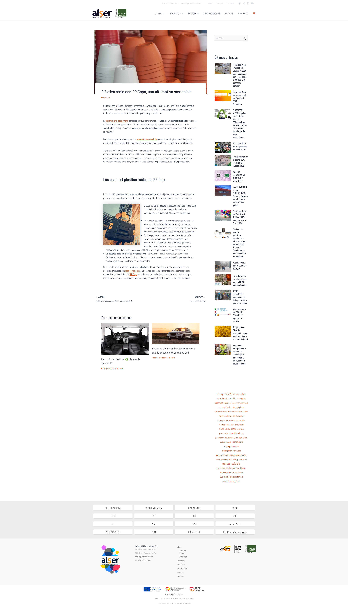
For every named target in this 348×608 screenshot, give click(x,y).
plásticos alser (240, 437)
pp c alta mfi (241, 459)
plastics (240, 429)
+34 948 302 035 (144, 560)
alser (243, 394)
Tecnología (183, 556)
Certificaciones (182, 568)
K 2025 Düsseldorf (226, 424)
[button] (254, 13)
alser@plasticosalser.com (144, 556)
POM (154, 532)
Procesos (182, 550)
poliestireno (225, 442)
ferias (245, 411)
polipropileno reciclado (226, 455)
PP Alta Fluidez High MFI (226, 459)
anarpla (220, 398)
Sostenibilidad (227, 476)
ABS (235, 516)
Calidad (181, 553)
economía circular (227, 407)
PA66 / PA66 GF (112, 532)
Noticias (180, 572)
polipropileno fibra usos (231, 450)
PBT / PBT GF (194, 532)
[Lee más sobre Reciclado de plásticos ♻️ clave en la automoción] (125, 338)
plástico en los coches (224, 437)
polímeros (241, 455)
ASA (153, 524)
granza (222, 416)
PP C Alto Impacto (153, 507)
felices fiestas (221, 411)
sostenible (238, 477)
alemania (236, 394)
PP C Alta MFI (194, 507)
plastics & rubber (226, 433)
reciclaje (235, 463)
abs (218, 394)
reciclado (226, 463)
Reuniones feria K (227, 472)
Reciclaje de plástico (108, 368)
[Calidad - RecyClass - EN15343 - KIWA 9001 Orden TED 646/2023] (238, 548)
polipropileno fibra (231, 446)
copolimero (236, 403)
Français (220, 3)
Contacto (180, 576)
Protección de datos (171, 598)
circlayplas (241, 398)
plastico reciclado (228, 429)
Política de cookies (186, 598)
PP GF (235, 507)
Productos (180, 560)
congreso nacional (223, 403)
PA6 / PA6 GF (235, 524)
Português (230, 3)
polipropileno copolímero (117, 120)
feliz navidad (233, 411)
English (210, 3)
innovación (240, 420)
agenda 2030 (227, 394)
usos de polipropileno (231, 481)
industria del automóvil (234, 416)
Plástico (238, 433)
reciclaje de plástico (226, 468)
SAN (194, 524)
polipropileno (236, 442)
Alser (179, 547)
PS (194, 516)
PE (153, 516)
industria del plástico (226, 420)
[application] (162, 13)
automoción (230, 398)
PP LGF (113, 516)
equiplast (239, 407)
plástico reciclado (132, 270)
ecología (244, 403)
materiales (239, 424)
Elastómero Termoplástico (235, 532)
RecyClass (240, 468)
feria (240, 411)
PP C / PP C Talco (113, 507)
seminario (239, 472)
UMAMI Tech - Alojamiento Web (181, 603)
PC (113, 524)
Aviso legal (158, 598)
